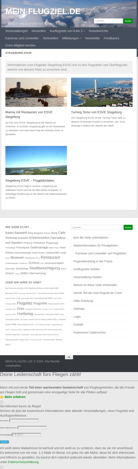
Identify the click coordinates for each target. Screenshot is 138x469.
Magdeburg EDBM (29, 329)
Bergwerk (38, 233)
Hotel (63, 247)
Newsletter (92, 38)
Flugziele (40, 303)
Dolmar (18, 298)
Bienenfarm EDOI (11, 293)
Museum (17, 257)
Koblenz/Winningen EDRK (25, 324)
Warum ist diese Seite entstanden (95, 285)
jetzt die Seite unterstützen (90, 237)
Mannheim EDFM (41, 329)
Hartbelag (25, 314)
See (42, 263)
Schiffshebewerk (11, 263)
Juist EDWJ (24, 319)
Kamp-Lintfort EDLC (49, 319)
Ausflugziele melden (86, 269)
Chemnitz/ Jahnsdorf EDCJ (28, 293)
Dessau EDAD (10, 298)
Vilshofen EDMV (49, 340)
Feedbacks (111, 38)
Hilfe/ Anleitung (83, 301)
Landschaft (52, 252)
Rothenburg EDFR (12, 340)
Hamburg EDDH (59, 309)
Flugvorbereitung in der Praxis (92, 261)
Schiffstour (23, 263)
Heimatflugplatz (6, 435)
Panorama (30, 258)
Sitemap (78, 308)
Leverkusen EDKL (16, 329)
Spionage (10, 268)
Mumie (7, 258)
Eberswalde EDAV (27, 298)
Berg (30, 233)
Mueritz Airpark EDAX (55, 329)
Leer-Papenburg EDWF (42, 324)
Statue (63, 269)
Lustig (63, 252)
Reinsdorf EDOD (52, 334)
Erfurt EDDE (57, 298)
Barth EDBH (54, 288)
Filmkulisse (39, 243)
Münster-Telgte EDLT (13, 335)
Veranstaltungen (16, 31)
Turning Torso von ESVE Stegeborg (96, 112)
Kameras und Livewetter (22, 38)
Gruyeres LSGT (47, 309)
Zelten (24, 273)
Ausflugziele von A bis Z (66, 31)
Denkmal (11, 237)
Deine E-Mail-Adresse (9, 428)
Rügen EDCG (25, 340)
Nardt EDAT (25, 334)
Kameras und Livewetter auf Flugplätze (100, 253)
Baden (9, 232)
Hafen (51, 248)
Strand (9, 273)
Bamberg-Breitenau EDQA (39, 288)
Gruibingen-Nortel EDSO (33, 309)
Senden (4, 442)
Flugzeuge (52, 242)
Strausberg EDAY (36, 340)
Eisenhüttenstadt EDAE (43, 298)
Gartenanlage (39, 247)
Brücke (47, 233)
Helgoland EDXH (39, 314)
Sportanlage (22, 268)
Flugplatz (25, 303)
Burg (54, 232)
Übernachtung (37, 273)
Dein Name (5, 421)
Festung (28, 243)
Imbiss (9, 252)
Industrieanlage (23, 252)
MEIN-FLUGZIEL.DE (42, 11)
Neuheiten (39, 31)
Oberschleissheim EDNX (38, 334)
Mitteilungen (70, 38)
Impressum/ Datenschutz (89, 332)
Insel (34, 252)
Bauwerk (21, 232)
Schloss (33, 263)
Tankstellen (50, 38)
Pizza (37, 258)
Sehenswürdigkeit (54, 263)
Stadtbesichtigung (44, 268)
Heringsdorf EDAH (52, 314)
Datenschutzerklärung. (24, 462)
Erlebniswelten (39, 237)
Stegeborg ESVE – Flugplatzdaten (29, 180)
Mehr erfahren (14, 397)
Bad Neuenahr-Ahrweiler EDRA (17, 288)
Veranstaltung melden (87, 277)
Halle (57, 248)
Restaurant (50, 257)
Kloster (41, 253)
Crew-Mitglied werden (20, 45)
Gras (20, 308)
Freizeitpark (23, 247)
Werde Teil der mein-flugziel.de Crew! (97, 293)
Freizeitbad (10, 248)
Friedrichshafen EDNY (56, 304)
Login (77, 316)
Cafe (61, 232)
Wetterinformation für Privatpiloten (95, 245)
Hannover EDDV (10, 314)
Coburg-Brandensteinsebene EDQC (51, 293)
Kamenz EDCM (34, 319)
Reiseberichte (98, 31)
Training (16, 273)
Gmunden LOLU (10, 309)
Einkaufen (23, 238)
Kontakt (78, 324)
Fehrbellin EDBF (10, 304)
